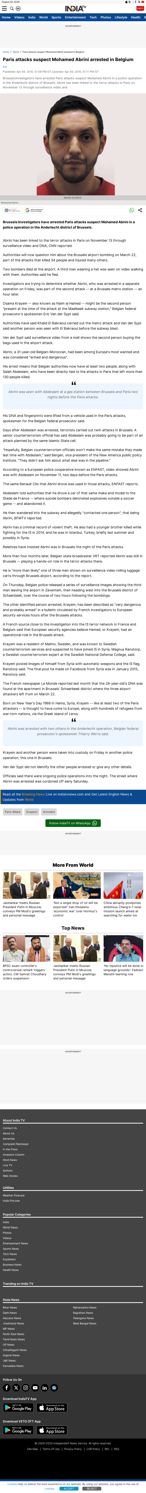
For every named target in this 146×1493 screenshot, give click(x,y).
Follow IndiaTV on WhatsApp (69, 823)
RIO (107, 1449)
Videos (19, 17)
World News (10, 1227)
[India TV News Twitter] (139, 2)
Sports (56, 17)
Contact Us (10, 1128)
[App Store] (51, 1407)
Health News (11, 1269)
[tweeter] (16, 1388)
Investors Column (13, 1154)
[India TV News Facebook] (135, 2)
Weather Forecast (14, 1195)
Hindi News (10, 1159)
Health (135, 17)
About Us (8, 1133)
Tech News (10, 1254)
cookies (49, 1488)
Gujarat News (11, 1355)
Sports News (11, 1248)
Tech (93, 17)
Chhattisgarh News (15, 1350)
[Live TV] (140, 8)
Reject (92, 1488)
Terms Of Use (51, 1449)
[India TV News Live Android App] (18, 1407)
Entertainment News (15, 1243)
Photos (106, 17)
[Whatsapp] (131, 210)
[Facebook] (6, 1388)
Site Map (32, 1449)
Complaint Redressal (15, 1144)
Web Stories (10, 1175)
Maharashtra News (84, 1307)
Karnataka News (13, 1365)
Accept (69, 1488)
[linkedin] (44, 1388)
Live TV (7, 1165)
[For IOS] (51, 1430)
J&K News (9, 1360)
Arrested (49, 812)
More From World (73, 865)
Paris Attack (13, 812)
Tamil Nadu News (14, 1339)
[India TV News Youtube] (142, 2)
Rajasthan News (83, 1312)
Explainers (9, 1259)
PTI (5, 67)
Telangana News (83, 1318)
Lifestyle (121, 17)
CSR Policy (93, 1449)
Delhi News (10, 1312)
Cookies (12, 1484)
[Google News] (12, 210)
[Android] (130, 2)
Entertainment (75, 17)
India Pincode (11, 1200)
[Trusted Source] (34, 210)
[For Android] (18, 1430)
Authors (7, 1170)
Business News (12, 1264)
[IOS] (126, 2)
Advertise (9, 1138)
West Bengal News (84, 1323)
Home (6, 17)
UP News (8, 1344)
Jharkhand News (13, 1323)
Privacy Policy (73, 1449)
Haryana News (12, 1318)
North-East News (13, 1334)
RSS (116, 1449)
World (43, 17)
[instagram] (25, 1388)
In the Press (10, 1149)
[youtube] (35, 1388)
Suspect (31, 812)
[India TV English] (75, 9)
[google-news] (54, 1388)
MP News (9, 1328)
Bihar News (10, 1307)
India (31, 17)
